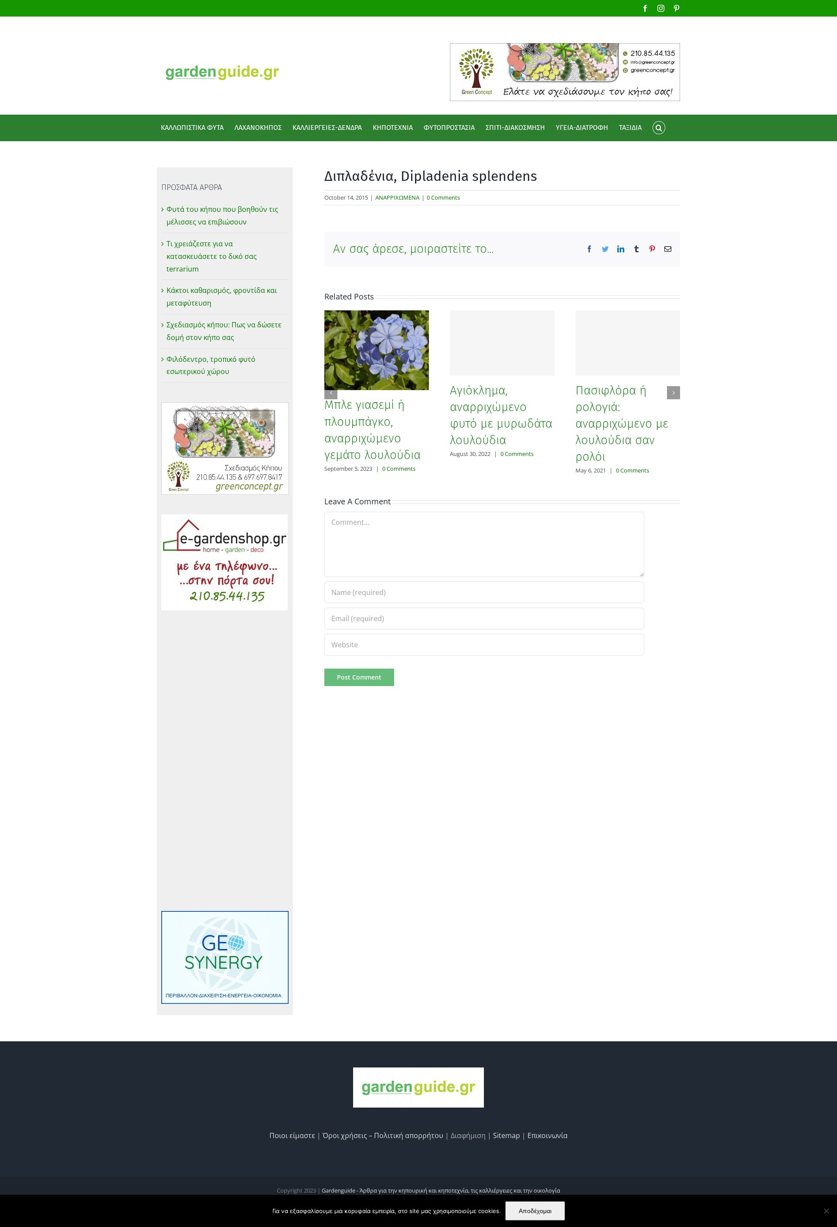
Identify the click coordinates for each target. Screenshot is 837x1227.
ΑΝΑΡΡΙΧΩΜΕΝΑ (397, 197)
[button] (659, 128)
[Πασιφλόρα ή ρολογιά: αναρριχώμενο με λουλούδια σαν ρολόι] (627, 343)
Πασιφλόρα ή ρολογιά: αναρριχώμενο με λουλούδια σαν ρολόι (621, 423)
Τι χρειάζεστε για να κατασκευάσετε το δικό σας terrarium (212, 256)
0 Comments (443, 197)
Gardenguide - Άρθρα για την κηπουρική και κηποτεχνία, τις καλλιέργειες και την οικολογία (441, 1190)
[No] (826, 1211)
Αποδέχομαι (535, 1210)
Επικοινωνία (547, 1135)
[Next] (673, 392)
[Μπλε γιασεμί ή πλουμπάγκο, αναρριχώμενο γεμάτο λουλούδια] (376, 349)
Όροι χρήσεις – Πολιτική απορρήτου (383, 1135)
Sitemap (506, 1135)
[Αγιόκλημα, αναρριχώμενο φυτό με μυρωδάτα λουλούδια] (502, 343)
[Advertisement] (225, 760)
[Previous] (330, 392)
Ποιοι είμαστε (292, 1135)
